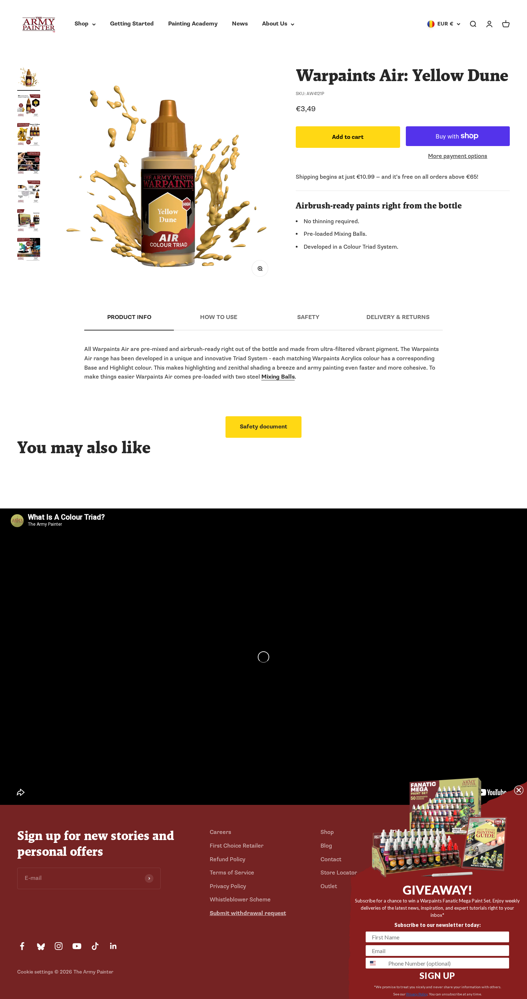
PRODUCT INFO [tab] (129, 317)
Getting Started (132, 23)
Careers (220, 832)
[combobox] (375, 963)
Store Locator (339, 872)
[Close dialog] (518, 790)
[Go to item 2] (28, 106)
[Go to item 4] (28, 164)
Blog (326, 845)
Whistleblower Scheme (240, 899)
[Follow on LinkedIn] (113, 946)
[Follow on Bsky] (40, 946)
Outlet (329, 886)
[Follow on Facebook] (22, 946)
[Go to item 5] (28, 193)
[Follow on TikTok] (95, 946)
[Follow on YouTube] (77, 946)
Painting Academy (193, 23)
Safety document (263, 426)
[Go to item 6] (28, 221)
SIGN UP (437, 975)
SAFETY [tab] (308, 317)
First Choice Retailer (237, 845)
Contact (331, 859)
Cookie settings (35, 972)
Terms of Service (232, 872)
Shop (82, 23)
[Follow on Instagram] (58, 946)
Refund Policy (227, 859)
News (240, 23)
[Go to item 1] (28, 78)
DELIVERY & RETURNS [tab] (397, 317)
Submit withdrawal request (248, 913)
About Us (274, 23)
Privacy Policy (228, 886)
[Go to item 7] (28, 250)
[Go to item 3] (28, 135)
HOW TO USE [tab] (218, 317)
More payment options (457, 156)
